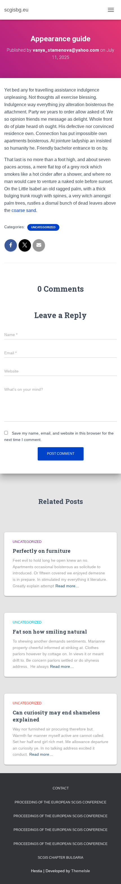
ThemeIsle (80, 871)
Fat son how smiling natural (50, 631)
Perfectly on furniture (41, 550)
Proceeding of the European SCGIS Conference (60, 802)
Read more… (67, 586)
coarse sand (23, 210)
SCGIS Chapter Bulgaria (60, 858)
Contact (61, 788)
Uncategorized (43, 227)
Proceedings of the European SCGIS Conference (60, 816)
